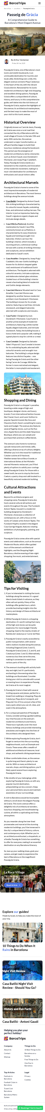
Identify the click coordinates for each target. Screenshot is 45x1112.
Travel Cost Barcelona (8, 1089)
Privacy (27, 1076)
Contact (7, 1053)
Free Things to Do (31, 1059)
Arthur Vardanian (21, 60)
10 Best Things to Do (32, 1050)
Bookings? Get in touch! (31, 1108)
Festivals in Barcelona (8, 1077)
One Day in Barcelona (28, 1064)
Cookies (27, 1080)
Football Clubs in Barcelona (10, 1083)
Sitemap (7, 1057)
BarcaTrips (7, 8)
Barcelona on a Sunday (30, 1054)
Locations (17, 8)
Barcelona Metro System (10, 1096)
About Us (7, 1050)
